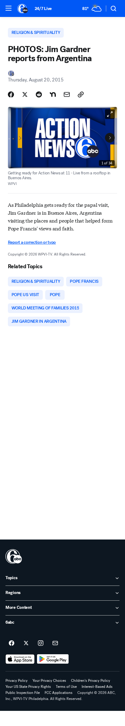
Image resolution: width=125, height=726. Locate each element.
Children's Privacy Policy (90, 680)
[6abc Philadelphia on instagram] (41, 643)
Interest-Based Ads (97, 686)
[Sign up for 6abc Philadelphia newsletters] (55, 643)
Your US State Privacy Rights (28, 686)
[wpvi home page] (13, 556)
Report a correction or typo (32, 242)
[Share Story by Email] (67, 94)
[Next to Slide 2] (110, 138)
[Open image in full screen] (110, 114)
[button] (8, 8)
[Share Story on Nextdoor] (53, 94)
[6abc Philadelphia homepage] (23, 8)
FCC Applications (59, 693)
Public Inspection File (22, 693)
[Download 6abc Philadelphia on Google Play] (53, 659)
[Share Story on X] (25, 94)
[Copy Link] (81, 94)
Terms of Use (66, 686)
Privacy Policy (16, 680)
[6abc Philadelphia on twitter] (26, 643)
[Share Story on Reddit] (39, 94)
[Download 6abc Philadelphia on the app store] (20, 659)
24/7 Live (43, 9)
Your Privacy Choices (49, 680)
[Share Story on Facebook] (11, 94)
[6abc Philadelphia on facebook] (11, 643)
